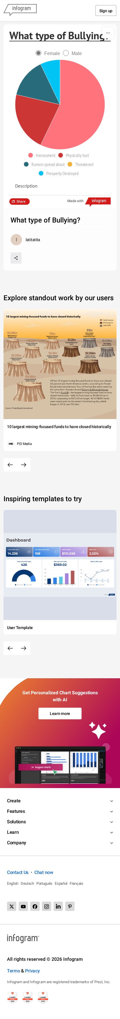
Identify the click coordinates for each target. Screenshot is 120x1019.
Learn (13, 832)
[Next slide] (23, 464)
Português (44, 883)
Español (61, 883)
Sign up (105, 10)
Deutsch (27, 883)
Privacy (32, 971)
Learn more (60, 713)
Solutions (16, 821)
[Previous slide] (10, 464)
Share (21, 201)
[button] (43, 155)
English (12, 883)
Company (16, 842)
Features (16, 811)
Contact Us (18, 872)
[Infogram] (20, 10)
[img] (72, 104)
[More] (108, 32)
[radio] (49, 53)
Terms (13, 971)
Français (76, 883)
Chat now (43, 872)
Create (13, 800)
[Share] (16, 258)
